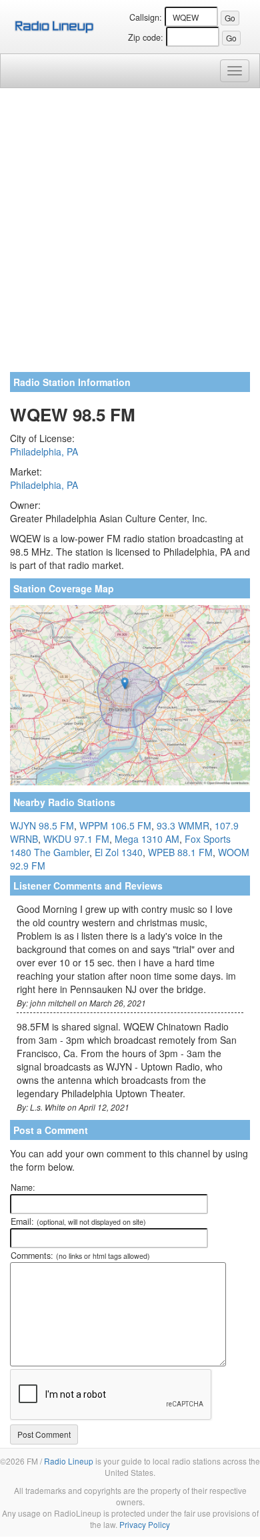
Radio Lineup (68, 1461)
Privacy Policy (144, 1524)
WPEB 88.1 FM (180, 852)
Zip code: (145, 37)
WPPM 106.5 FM (115, 825)
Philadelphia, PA (44, 451)
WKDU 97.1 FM (76, 838)
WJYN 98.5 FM (42, 825)
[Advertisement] (130, 235)
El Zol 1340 (119, 852)
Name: (23, 1187)
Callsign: (145, 17)
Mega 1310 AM (147, 838)
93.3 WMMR (183, 825)
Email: (78, 1221)
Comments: (80, 1255)
